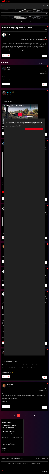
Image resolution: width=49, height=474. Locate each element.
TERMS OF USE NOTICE (12, 463)
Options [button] (45, 21)
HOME (7, 458)
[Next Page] (34, 415)
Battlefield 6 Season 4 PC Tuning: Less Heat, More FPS (12, 437)
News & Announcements (7, 427)
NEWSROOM (12, 458)
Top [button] (3, 470)
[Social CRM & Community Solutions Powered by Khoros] (45, 471)
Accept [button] (33, 128)
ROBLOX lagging (5, 448)
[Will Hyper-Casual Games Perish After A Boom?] (45, 63)
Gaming (20, 21)
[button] (3, 55)
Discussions (15, 21)
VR (25, 50)
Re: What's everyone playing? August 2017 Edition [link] (32, 21)
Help (44, 5)
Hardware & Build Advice (7, 444)
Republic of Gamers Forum (6, 21)
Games (12, 50)
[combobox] (24, 14)
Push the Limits (5, 433)
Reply (44, 56)
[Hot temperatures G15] (47, 63)
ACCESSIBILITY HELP (19, 458)
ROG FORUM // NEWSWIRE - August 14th (9, 425)
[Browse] (2, 5)
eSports (7, 50)
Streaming (21, 50)
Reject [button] (15, 128)
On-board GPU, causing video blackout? (9, 443)
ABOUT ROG (3, 458)
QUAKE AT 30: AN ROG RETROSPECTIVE (9, 431)
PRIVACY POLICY (19, 463)
